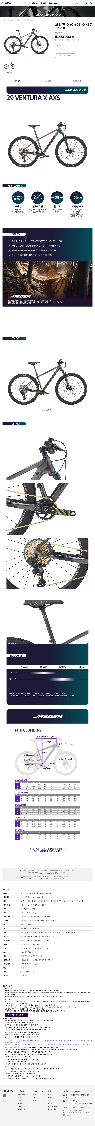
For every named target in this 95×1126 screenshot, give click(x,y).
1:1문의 (19, 1097)
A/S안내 (20, 1100)
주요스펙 (47, 81)
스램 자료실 (21, 1106)
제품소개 (17, 81)
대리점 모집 (35, 1100)
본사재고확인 (65, 55)
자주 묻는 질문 (22, 1094)
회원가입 (50, 1097)
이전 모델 (25, 20)
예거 (17, 20)
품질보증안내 (21, 1109)
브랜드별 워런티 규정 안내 (16, 1015)
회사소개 (34, 1094)
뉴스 (33, 1097)
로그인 (49, 1094)
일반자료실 (21, 1103)
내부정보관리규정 (52, 1109)
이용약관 (50, 1103)
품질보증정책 (77, 81)
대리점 (34, 3)
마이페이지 (51, 1100)
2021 (32, 20)
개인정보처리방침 (52, 1106)
